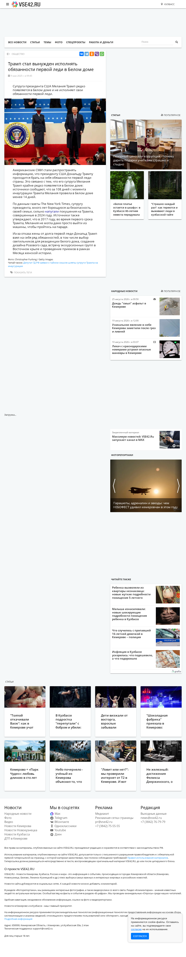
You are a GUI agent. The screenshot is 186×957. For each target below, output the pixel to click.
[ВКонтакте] (81, 54)
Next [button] (178, 486)
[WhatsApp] (102, 54)
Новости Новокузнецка (20, 830)
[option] (146, 486)
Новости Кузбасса (17, 834)
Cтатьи (9, 681)
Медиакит (102, 814)
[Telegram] (86, 54)
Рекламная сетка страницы (114, 818)
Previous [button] (114, 486)
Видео (8, 822)
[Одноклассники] (92, 54)
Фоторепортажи (122, 455)
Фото (8, 818)
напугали (52, 211)
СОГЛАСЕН (140, 936)
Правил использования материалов (147, 857)
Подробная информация (18, 919)
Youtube (60, 830)
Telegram (60, 818)
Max (57, 814)
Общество (18, 54)
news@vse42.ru (151, 818)
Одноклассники (65, 826)
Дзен (58, 834)
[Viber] (97, 54)
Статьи (115, 115)
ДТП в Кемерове (15, 838)
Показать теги (22, 272)
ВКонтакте (61, 822)
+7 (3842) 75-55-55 (107, 826)
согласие (136, 929)
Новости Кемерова (17, 826)
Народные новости (124, 291)
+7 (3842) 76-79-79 (153, 822)
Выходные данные (154, 814)
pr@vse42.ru (103, 822)
